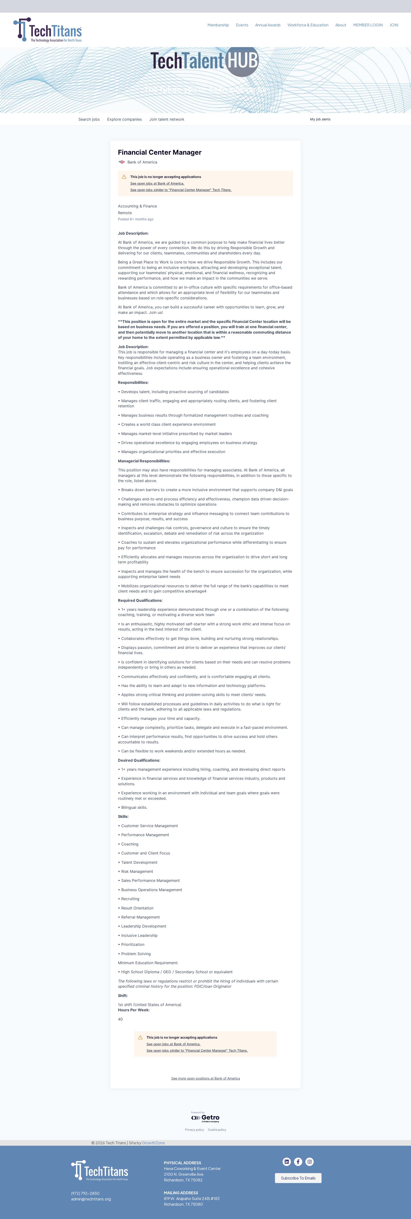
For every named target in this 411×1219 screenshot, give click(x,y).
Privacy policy (194, 1129)
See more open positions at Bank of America (205, 1078)
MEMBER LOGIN (368, 24)
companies (124, 119)
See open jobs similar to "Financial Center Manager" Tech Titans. (181, 190)
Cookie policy (217, 1129)
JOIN (394, 24)
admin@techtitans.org (91, 1198)
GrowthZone (153, 1142)
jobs (89, 119)
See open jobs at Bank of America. (157, 183)
